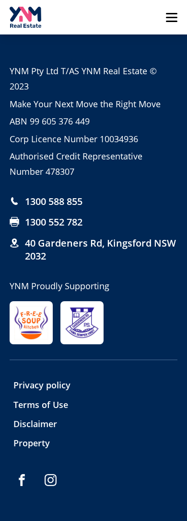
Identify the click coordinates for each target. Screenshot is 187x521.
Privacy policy (41, 385)
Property (31, 443)
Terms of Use (40, 404)
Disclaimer (35, 424)
